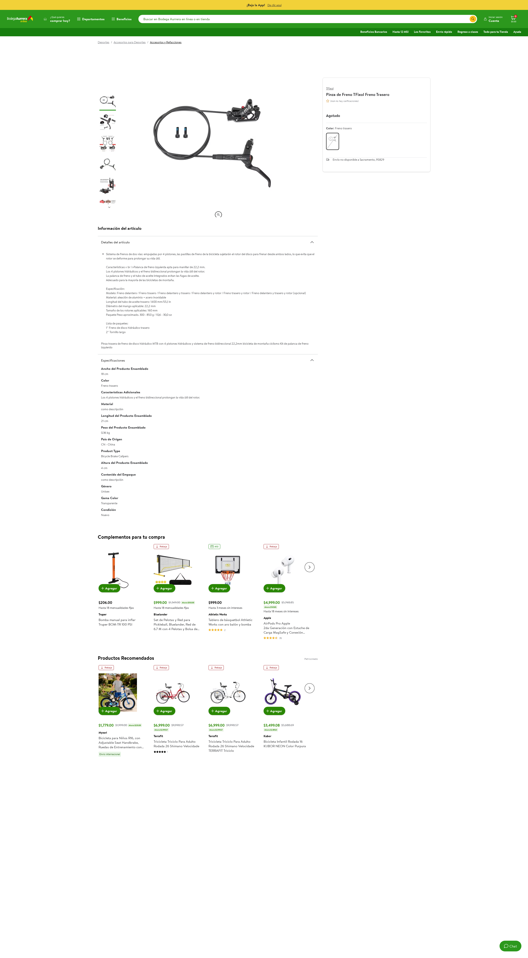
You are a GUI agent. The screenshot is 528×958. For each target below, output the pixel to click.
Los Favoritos (422, 32)
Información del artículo (119, 228)
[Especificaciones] (312, 360)
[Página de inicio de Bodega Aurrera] (20, 19)
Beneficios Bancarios (373, 32)
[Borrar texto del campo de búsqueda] (466, 19)
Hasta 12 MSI (400, 32)
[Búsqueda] (473, 19)
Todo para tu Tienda (495, 32)
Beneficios (124, 19)
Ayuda (517, 32)
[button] (493, 19)
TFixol (330, 88)
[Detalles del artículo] (312, 242)
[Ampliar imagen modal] (218, 214)
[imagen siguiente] (109, 207)
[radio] (332, 141)
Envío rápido (444, 32)
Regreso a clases (467, 32)
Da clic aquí (275, 5)
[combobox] (307, 19)
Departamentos (93, 19)
